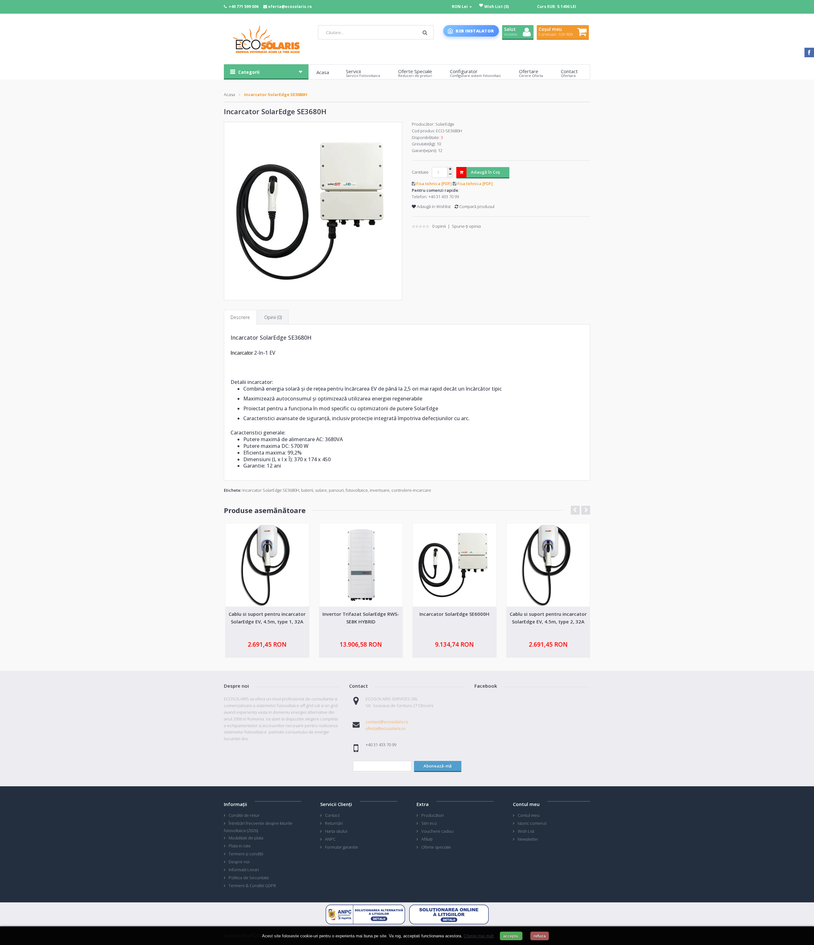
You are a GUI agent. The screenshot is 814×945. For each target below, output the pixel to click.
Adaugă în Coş (485, 172)
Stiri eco (429, 823)
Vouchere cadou (437, 831)
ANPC (330, 839)
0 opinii (439, 226)
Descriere (240, 317)
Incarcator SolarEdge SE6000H (454, 614)
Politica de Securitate (249, 877)
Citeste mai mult (479, 936)
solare (321, 490)
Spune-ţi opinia (466, 226)
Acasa (229, 94)
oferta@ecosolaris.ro (290, 6)
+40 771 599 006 (244, 6)
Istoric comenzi (532, 823)
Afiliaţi (426, 839)
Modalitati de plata (246, 838)
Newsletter (528, 839)
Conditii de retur (244, 815)
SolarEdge (444, 124)
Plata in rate (240, 846)
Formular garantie (341, 847)
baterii (307, 490)
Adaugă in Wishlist (433, 206)
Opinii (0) (273, 317)
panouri (336, 490)
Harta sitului (336, 831)
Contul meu (529, 815)
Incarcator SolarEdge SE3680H (275, 94)
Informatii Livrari (244, 869)
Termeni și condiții (246, 854)
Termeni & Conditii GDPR (252, 885)
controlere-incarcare (411, 490)
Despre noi (239, 862)
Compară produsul (476, 206)
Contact (332, 815)
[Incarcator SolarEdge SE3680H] (313, 211)
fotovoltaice (357, 490)
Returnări (334, 823)
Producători (432, 815)
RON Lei (460, 6)
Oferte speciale (436, 847)
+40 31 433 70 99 (443, 196)
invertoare (380, 490)
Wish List (526, 831)
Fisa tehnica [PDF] (434, 183)
